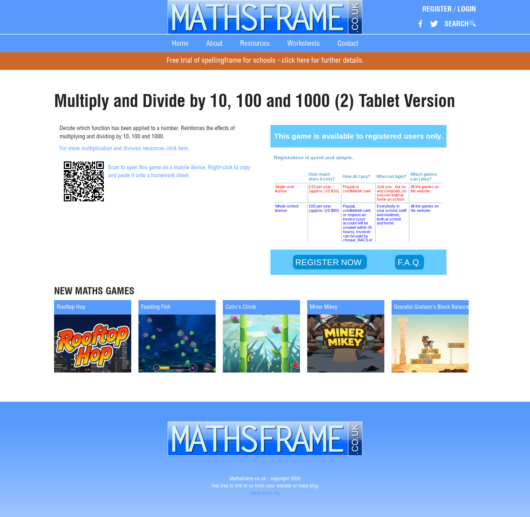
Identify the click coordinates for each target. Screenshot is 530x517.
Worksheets (303, 43)
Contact (347, 43)
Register (437, 9)
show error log (265, 493)
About (214, 43)
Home (180, 43)
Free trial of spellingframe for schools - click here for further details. (265, 61)
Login (467, 9)
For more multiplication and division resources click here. (124, 149)
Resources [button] (255, 43)
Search (457, 23)
